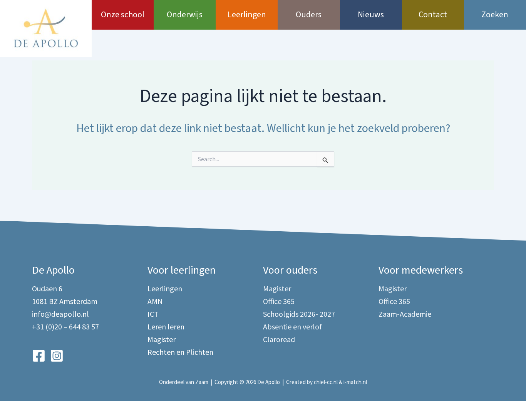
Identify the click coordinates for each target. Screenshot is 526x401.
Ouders (309, 14)
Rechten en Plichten (180, 352)
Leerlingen (247, 14)
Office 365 (279, 301)
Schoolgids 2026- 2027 (299, 314)
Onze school (122, 14)
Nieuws (371, 14)
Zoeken (494, 14)
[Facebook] (38, 356)
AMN (155, 301)
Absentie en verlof (292, 326)
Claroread (279, 339)
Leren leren (165, 326)
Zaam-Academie (405, 314)
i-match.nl (355, 382)
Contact (433, 14)
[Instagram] (57, 356)
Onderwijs (185, 14)
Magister (161, 339)
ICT (153, 314)
